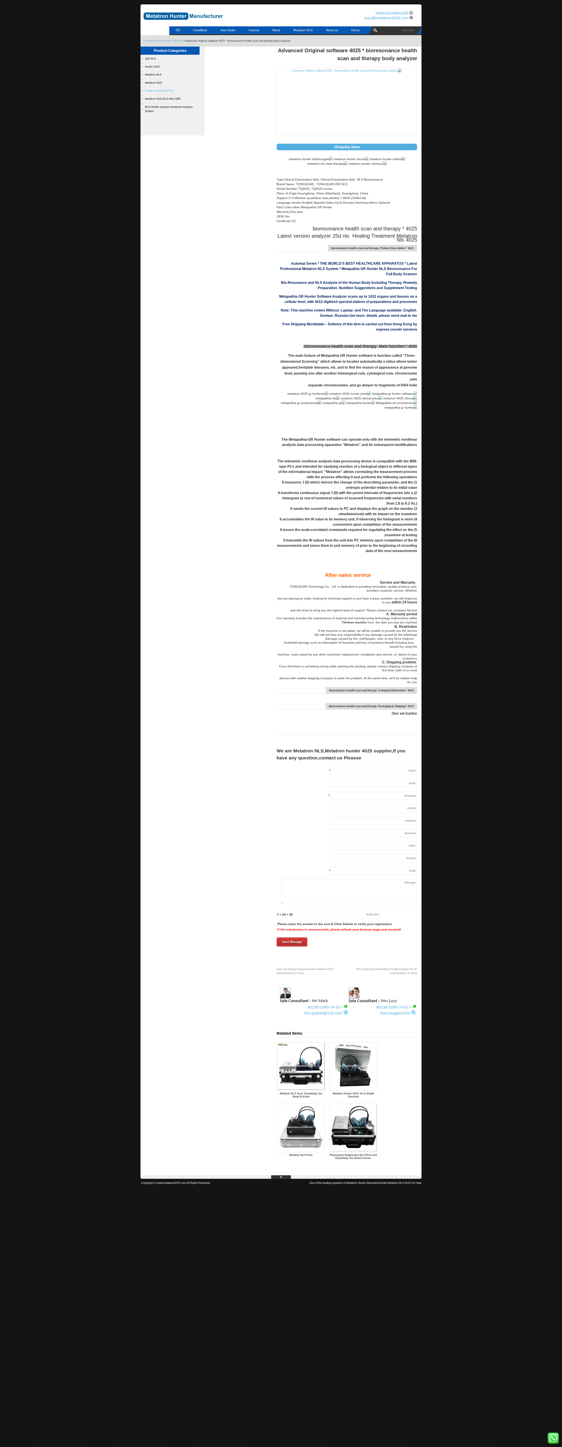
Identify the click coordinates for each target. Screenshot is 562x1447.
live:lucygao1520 (395, 1013)
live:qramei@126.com (323, 1013)
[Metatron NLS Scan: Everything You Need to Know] (301, 1088)
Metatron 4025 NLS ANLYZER (163, 98)
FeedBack (200, 30)
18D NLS (150, 58)
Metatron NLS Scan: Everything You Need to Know (301, 1095)
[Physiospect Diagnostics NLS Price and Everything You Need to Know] (353, 1150)
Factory (254, 30)
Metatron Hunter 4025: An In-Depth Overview (353, 1095)
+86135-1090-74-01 (393, 1007)
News (276, 30)
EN (178, 30)
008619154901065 (392, 13)
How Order (228, 30)
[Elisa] (354, 997)
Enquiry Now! (347, 147)
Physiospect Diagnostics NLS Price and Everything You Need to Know (353, 1157)
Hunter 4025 (152, 66)
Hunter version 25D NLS (168, 40)
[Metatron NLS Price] (301, 1150)
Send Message (292, 942)
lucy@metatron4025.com (387, 18)
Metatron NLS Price (301, 1155)
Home (355, 30)
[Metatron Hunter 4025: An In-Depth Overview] (353, 1088)
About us (332, 30)
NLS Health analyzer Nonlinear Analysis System (169, 109)
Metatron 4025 (153, 82)
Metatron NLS (303, 30)
